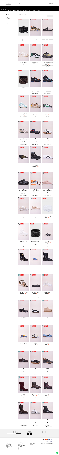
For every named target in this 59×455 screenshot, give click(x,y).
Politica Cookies (20, 446)
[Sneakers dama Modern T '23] (47, 282)
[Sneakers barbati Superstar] (47, 154)
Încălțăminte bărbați (8, 17)
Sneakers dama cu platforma (35, 215)
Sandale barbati (35, 139)
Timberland (23, 342)
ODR (18, 448)
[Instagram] (32, 434)
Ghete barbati (47, 420)
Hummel (48, 138)
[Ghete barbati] (47, 410)
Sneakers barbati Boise (35, 113)
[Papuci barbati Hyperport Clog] (47, 27)
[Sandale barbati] (35, 129)
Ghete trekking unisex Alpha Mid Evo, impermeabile (48, 88)
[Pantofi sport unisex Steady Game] (47, 129)
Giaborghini (47, 240)
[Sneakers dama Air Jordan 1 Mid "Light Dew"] (23, 103)
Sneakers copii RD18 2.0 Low (35, 62)
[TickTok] (30, 434)
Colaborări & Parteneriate (10, 449)
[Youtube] (28, 434)
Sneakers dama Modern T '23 (47, 292)
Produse (9, 12)
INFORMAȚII (8, 439)
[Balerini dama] (47, 333)
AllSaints (23, 291)
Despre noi (19, 440)
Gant (47, 266)
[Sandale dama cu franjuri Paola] (23, 282)
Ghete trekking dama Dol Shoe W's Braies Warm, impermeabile (35, 165)
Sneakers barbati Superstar (47, 164)
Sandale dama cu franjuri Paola (23, 292)
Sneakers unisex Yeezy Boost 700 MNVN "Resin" (47, 63)
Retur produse (7, 441)
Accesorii (7, 19)
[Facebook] (27, 434)
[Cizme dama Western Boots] (23, 384)
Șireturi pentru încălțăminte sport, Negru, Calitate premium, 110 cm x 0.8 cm (23, 37)
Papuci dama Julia (47, 241)
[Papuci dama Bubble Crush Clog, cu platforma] (23, 180)
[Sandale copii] (35, 333)
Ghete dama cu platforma (23, 241)
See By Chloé (23, 266)
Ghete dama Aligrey (47, 394)
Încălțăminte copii (8, 18)
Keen (47, 36)
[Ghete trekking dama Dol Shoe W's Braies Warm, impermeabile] (35, 154)
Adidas (47, 61)
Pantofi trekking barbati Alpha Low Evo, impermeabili (35, 88)
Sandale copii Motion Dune (23, 343)
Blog (18, 449)
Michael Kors (47, 189)
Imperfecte (7, 23)
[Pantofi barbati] (23, 359)
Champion (35, 61)
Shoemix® (23, 36)
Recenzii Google (20, 441)
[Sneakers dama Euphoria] (35, 359)
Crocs (23, 189)
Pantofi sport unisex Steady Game (47, 139)
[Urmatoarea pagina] (51, 426)
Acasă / (7, 12)
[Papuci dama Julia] (47, 231)
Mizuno (23, 138)
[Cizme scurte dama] (47, 257)
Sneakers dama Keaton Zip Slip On (47, 190)
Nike (35, 419)
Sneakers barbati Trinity (23, 62)
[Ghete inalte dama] (23, 410)
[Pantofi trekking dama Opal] (23, 154)
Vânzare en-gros (8, 450)
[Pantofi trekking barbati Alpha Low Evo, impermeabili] (35, 78)
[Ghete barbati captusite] (47, 359)
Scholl (35, 291)
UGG (47, 317)
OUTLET (7, 20)
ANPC (18, 447)
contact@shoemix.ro (46, 433)
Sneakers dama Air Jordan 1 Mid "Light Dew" (23, 114)
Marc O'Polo (23, 240)
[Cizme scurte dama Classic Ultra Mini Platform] (47, 308)
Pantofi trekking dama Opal (23, 164)
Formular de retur (8, 442)
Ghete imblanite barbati (35, 394)
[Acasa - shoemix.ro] (10, 3)
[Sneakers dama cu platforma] (35, 205)
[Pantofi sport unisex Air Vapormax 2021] (35, 410)
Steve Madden (35, 368)
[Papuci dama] (23, 308)
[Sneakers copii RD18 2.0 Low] (35, 52)
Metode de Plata (8, 443)
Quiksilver (35, 342)
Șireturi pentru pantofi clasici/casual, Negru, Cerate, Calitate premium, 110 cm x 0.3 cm (35, 242)
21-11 (35, 87)
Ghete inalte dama (23, 420)
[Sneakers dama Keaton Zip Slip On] (47, 180)
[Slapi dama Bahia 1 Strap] (35, 282)
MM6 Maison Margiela (23, 317)
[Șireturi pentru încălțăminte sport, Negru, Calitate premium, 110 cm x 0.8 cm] (23, 27)
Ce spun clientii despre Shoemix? (22, 442)
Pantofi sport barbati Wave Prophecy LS (23, 139)
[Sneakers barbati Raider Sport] (35, 27)
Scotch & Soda (35, 189)
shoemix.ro (20, 439)
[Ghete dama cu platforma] (23, 231)
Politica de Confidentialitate (17, 435)
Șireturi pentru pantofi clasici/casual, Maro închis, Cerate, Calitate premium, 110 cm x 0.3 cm (23, 88)
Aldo (47, 419)
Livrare (7, 440)
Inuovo (23, 419)
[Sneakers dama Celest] (35, 180)
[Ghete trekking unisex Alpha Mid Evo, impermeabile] (47, 78)
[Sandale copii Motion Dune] (23, 333)
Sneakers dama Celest (35, 190)
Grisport (35, 138)
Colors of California (35, 266)
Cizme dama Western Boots (23, 394)
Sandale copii (35, 343)
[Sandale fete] (35, 257)
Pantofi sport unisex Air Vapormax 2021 (35, 420)
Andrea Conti (47, 342)
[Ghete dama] (23, 257)
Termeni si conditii (20, 444)
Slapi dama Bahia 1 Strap (35, 292)
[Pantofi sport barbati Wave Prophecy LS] (23, 129)
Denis (23, 368)
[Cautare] (32, 3)
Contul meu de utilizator (21, 443)
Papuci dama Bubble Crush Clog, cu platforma (23, 190)
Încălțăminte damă (8, 16)
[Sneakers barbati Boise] (35, 103)
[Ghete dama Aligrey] (47, 384)
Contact (7, 447)
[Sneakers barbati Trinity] (23, 52)
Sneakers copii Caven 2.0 (47, 113)
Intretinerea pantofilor (8, 444)
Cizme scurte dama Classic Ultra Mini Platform (48, 318)
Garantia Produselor (8, 445)
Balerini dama (47, 343)
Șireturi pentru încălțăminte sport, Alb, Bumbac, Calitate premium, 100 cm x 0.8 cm (47, 216)
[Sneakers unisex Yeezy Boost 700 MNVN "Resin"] (47, 52)
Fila (47, 291)
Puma (23, 61)
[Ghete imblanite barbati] (35, 384)
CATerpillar (35, 36)
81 (50, 426)
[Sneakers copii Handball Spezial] (35, 308)
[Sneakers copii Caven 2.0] (47, 103)
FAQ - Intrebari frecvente (9, 446)
